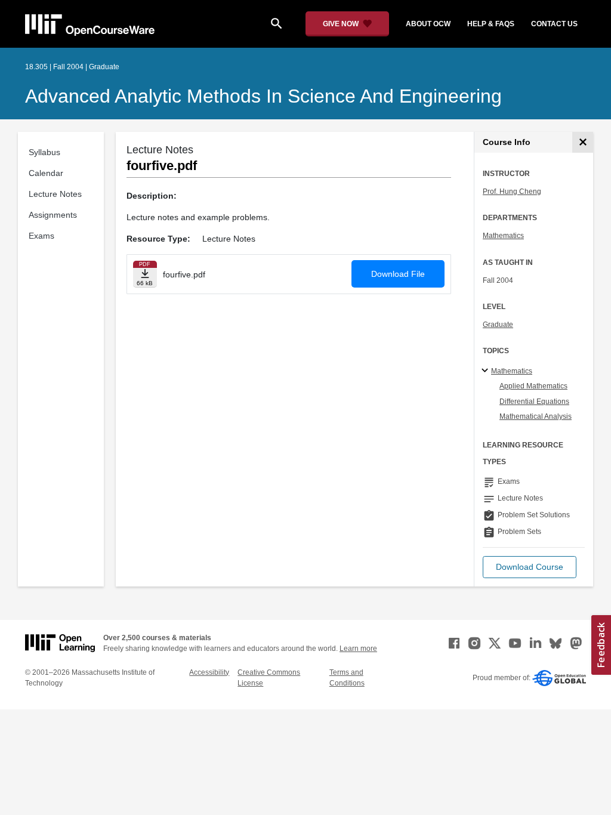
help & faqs (490, 24)
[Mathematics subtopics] (487, 371)
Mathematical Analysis (535, 416)
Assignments (53, 215)
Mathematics (503, 235)
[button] (529, 567)
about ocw (428, 24)
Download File (398, 274)
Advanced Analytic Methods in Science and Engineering (263, 96)
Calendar (46, 173)
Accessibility (209, 672)
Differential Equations (534, 401)
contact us (554, 24)
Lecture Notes (55, 194)
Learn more (358, 648)
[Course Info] (582, 142)
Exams (41, 235)
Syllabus (44, 152)
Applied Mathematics (533, 386)
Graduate (498, 324)
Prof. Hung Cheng (512, 191)
